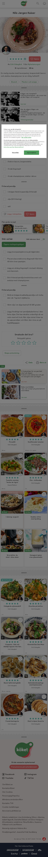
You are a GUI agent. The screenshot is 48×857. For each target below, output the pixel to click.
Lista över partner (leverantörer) (13, 147)
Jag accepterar (31, 152)
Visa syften (15, 152)
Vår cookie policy (26, 137)
